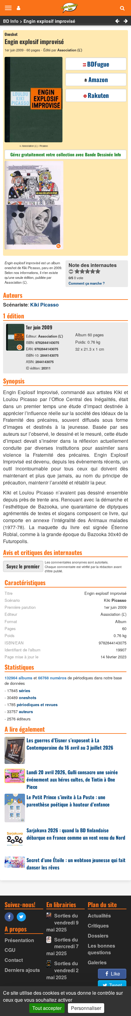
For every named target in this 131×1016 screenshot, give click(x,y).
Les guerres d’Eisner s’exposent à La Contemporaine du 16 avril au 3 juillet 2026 (70, 744)
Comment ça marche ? (87, 283)
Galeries (97, 962)
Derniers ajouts (22, 969)
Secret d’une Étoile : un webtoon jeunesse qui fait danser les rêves (76, 863)
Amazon (98, 79)
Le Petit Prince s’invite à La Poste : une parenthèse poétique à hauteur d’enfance (68, 800)
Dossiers (98, 935)
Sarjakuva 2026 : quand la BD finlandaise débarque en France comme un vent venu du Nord (76, 834)
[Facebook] (11, 916)
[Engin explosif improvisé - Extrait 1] (35, 206)
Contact (14, 959)
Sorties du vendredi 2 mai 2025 (62, 970)
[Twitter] (23, 916)
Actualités (99, 915)
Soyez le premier (23, 566)
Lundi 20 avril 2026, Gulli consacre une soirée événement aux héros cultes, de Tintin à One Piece (72, 779)
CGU (10, 949)
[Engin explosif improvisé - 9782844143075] (15, 348)
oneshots (27, 697)
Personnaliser (86, 1007)
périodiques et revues (37, 704)
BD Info (11, 21)
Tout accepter (47, 1007)
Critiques (98, 925)
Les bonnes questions (101, 949)
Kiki (44, 304)
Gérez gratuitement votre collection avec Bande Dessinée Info (65, 154)
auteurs (26, 711)
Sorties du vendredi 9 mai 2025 (62, 922)
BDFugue (98, 63)
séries (24, 690)
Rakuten (98, 95)
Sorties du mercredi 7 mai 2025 (62, 946)
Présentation (19, 940)
